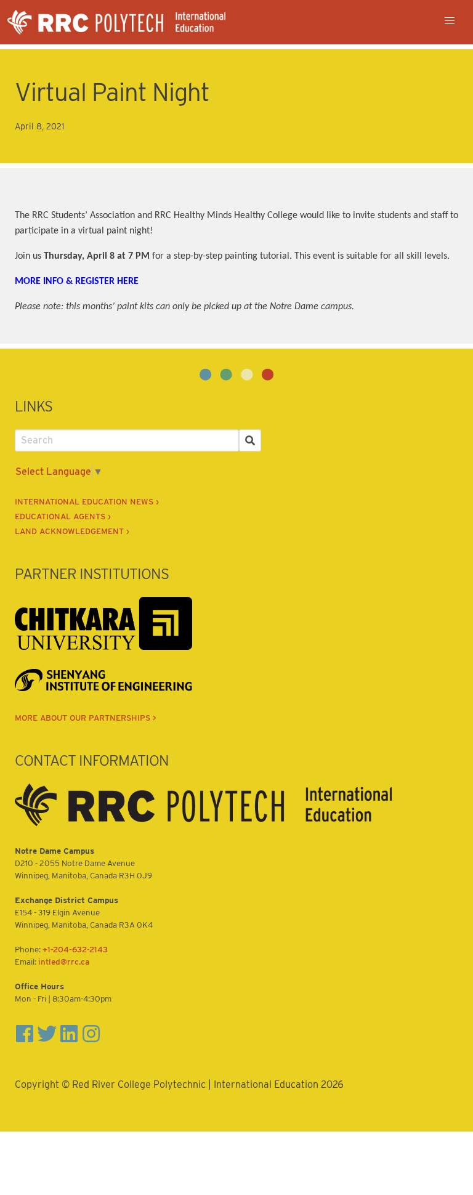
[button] (450, 21)
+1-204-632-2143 (75, 949)
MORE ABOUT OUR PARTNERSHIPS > (85, 718)
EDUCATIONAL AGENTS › (63, 516)
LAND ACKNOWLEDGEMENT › (72, 531)
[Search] (250, 440)
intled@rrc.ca (63, 961)
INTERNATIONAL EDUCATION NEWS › (87, 501)
